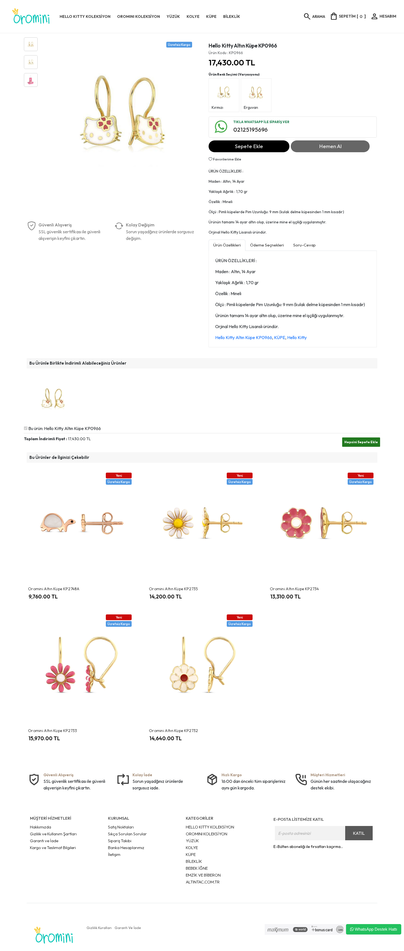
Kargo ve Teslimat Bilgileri (53, 847)
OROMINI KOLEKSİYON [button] (138, 16)
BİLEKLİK (194, 861)
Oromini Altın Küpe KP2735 (173, 588)
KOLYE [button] (193, 16)
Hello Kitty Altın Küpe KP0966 (243, 337)
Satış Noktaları (121, 827)
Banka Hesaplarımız (126, 847)
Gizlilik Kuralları (99, 927)
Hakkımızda (40, 827)
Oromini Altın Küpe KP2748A (54, 588)
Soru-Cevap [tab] (304, 245)
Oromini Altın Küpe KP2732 (173, 730)
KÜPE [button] (211, 16)
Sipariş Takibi (119, 840)
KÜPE (279, 337)
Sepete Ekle (249, 146)
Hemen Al (330, 146)
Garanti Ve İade (128, 927)
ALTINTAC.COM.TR (203, 882)
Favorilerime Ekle (226, 159)
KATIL (359, 833)
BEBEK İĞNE (197, 868)
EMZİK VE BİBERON (203, 875)
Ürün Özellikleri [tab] (227, 245)
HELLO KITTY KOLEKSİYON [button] (85, 16)
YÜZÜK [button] (173, 16)
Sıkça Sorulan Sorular (127, 833)
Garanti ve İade (44, 840)
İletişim (114, 854)
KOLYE (192, 847)
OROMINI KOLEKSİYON (206, 833)
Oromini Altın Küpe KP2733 (52, 730)
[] (348, 16)
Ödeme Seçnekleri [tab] (267, 245)
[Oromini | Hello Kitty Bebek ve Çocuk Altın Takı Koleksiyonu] (30, 16)
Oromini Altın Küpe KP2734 (294, 588)
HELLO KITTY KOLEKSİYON (210, 827)
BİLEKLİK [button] (231, 16)
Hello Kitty (297, 337)
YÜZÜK (192, 840)
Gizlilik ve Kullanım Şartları (53, 833)
